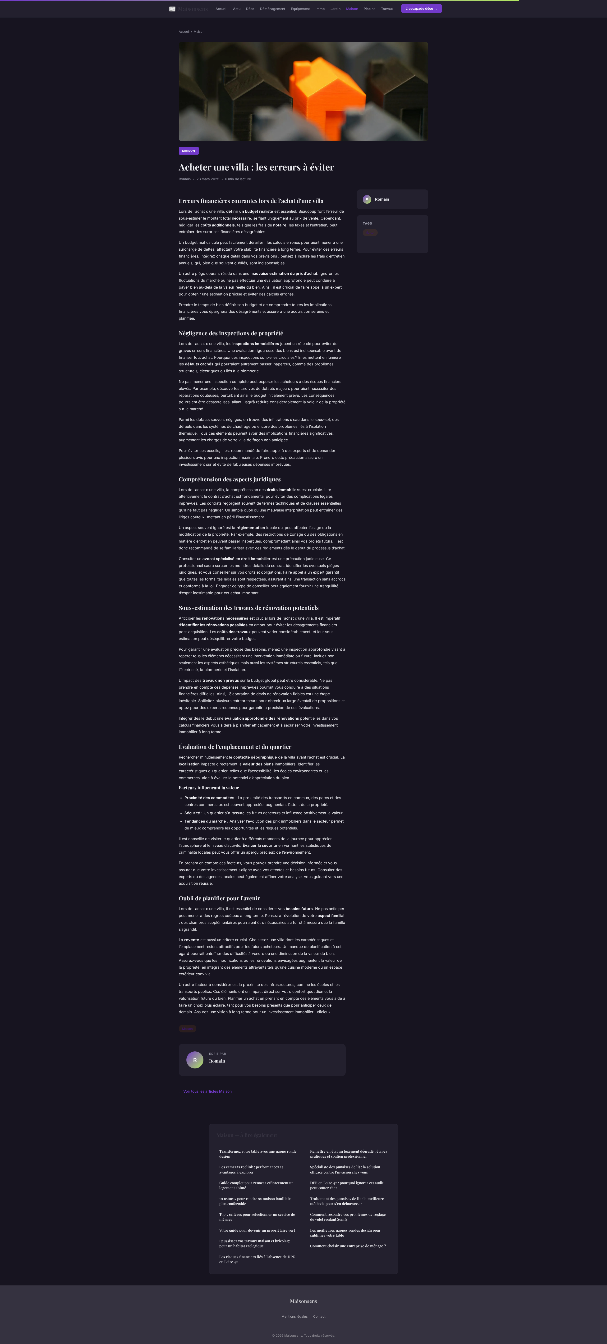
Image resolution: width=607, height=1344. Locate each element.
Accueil (221, 9)
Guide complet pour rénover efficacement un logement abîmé (256, 1185)
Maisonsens (188, 8)
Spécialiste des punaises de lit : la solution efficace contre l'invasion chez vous (345, 1169)
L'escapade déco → (421, 8)
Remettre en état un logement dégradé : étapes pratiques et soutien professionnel (348, 1154)
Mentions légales (294, 1316)
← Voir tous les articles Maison (205, 1091)
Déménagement (272, 9)
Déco (250, 9)
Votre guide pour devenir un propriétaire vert (257, 1230)
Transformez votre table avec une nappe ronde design (258, 1154)
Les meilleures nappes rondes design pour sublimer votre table (345, 1233)
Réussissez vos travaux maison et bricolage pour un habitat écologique (254, 1243)
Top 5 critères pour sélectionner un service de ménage (257, 1217)
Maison (352, 9)
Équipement (300, 9)
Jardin (335, 9)
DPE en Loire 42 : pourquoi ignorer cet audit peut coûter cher (346, 1185)
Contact (319, 1316)
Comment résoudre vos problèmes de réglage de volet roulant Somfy (348, 1217)
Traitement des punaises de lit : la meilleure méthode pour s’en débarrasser (347, 1201)
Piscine (369, 9)
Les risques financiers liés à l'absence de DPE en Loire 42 (257, 1259)
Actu (236, 9)
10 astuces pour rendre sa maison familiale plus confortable (255, 1201)
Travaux (387, 9)
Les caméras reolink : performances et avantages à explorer (251, 1169)
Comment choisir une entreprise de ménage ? (348, 1245)
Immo (320, 9)
